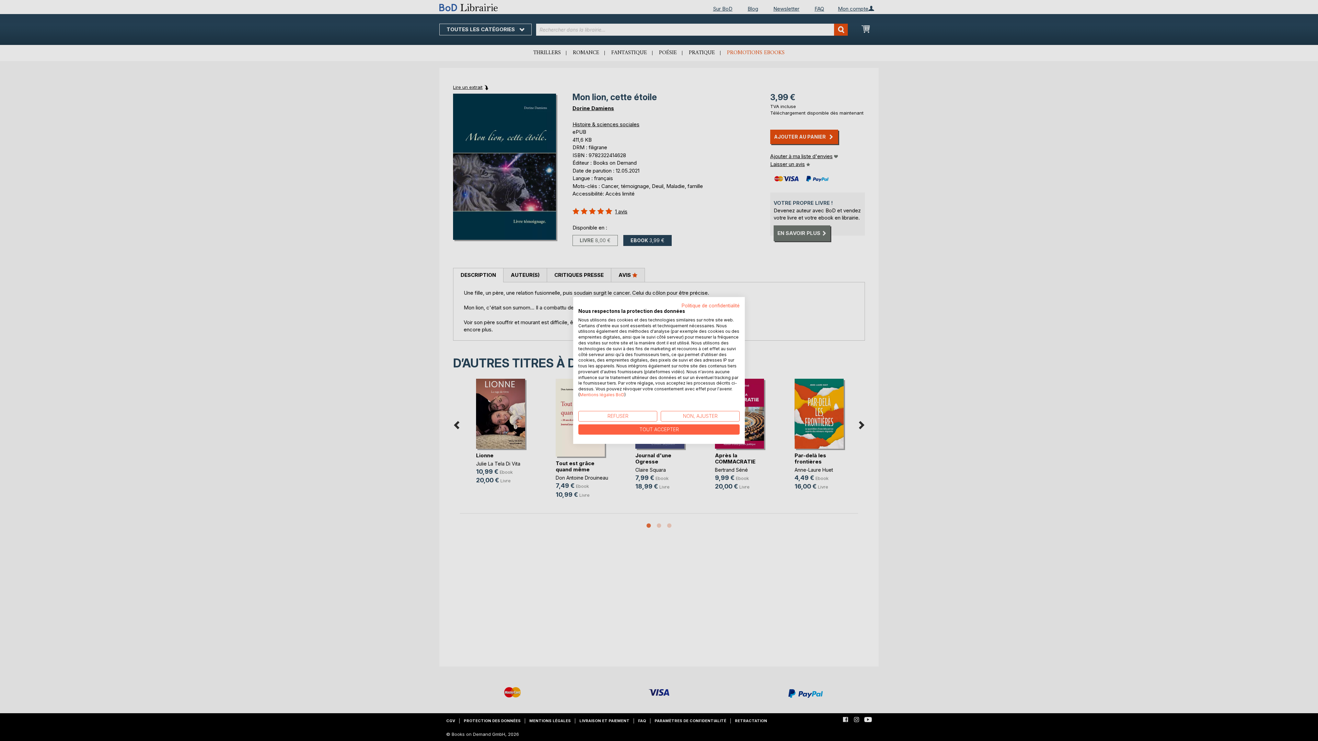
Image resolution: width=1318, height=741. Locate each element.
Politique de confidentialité (711, 305)
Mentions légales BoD (602, 394)
